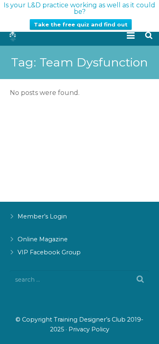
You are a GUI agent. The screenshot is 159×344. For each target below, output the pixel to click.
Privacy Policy (88, 329)
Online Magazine (43, 239)
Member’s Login (42, 216)
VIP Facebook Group (49, 252)
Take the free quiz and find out (81, 24)
